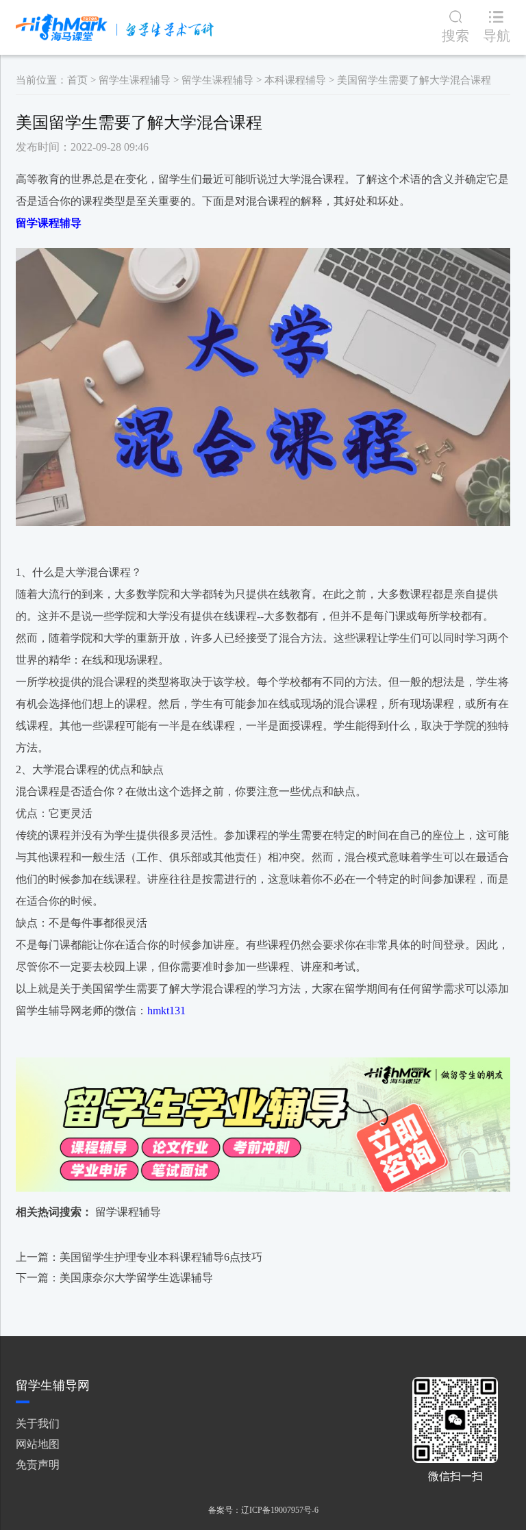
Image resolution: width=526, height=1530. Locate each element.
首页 (77, 80)
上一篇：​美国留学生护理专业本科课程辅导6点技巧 (139, 1257)
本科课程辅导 (295, 80)
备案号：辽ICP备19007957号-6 (263, 1510)
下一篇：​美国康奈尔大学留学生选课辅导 (114, 1277)
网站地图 (38, 1444)
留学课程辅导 (128, 1212)
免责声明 (38, 1464)
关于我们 (38, 1423)
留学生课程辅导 (135, 80)
